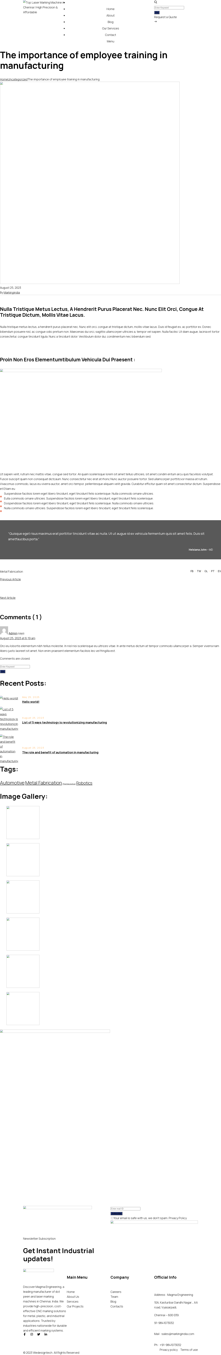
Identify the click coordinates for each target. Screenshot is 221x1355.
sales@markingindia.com (177, 1334)
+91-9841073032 (170, 1345)
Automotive (12, 782)
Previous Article (10, 579)
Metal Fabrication (11, 571)
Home (4, 79)
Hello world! (30, 702)
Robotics (84, 783)
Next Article (8, 598)
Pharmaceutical (69, 784)
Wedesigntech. (43, 1353)
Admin (13, 633)
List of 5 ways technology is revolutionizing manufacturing (64, 722)
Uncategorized (18, 79)
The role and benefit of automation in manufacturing (60, 752)
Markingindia (12, 292)
